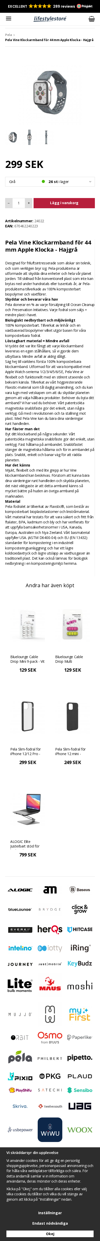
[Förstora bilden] (50, 92)
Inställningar (50, 1212)
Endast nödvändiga (50, 1223)
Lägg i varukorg (64, 202)
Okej (50, 1233)
